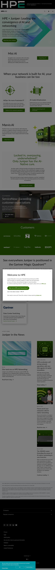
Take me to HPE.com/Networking (18, 288)
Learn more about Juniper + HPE (15, 291)
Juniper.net (38, 295)
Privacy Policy (5, 568)
